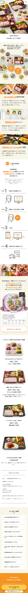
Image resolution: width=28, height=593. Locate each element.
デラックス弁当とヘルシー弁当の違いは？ (14, 537)
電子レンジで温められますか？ (12, 567)
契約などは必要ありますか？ (12, 527)
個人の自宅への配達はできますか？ (13, 557)
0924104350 (10, 481)
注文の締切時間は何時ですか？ (12, 517)
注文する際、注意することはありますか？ (14, 547)
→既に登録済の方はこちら (14, 591)
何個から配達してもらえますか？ (13, 531)
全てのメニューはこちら (14, 329)
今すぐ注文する (14, 587)
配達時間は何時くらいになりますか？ (14, 552)
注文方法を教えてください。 (12, 542)
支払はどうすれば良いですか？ (12, 522)
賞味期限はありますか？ (11, 562)
